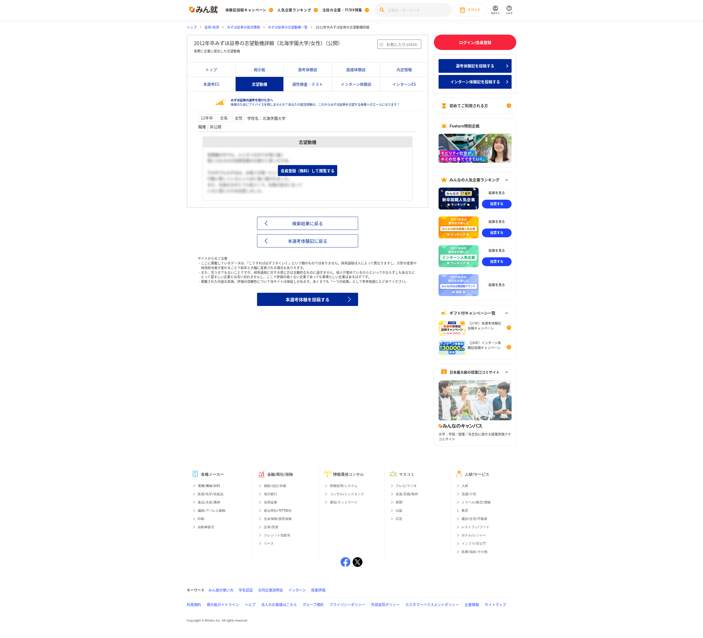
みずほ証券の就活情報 (243, 27)
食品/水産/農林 (209, 502)
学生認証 (246, 589)
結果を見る (497, 192)
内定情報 (404, 69)
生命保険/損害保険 (278, 519)
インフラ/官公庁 (474, 543)
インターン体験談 (356, 84)
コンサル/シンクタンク (347, 494)
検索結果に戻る (307, 223)
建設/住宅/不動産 (474, 519)
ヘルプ (250, 604)
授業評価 (318, 589)
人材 (465, 486)
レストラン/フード (475, 527)
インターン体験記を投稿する (475, 81)
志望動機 (259, 84)
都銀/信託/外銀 (275, 486)
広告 (399, 519)
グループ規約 (313, 604)
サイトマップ (495, 604)
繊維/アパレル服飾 (211, 510)
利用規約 (194, 604)
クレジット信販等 (277, 535)
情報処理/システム (344, 486)
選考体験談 (307, 69)
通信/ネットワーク (344, 502)
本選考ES (211, 84)
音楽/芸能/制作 (407, 494)
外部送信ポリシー (385, 604)
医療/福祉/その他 (474, 552)
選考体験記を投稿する (475, 65)
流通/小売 (469, 494)
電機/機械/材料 (209, 486)
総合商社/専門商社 (278, 510)
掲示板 (259, 69)
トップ (192, 27)
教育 (465, 510)
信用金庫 (270, 502)
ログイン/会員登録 (475, 42)
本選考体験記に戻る (307, 241)
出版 (399, 510)
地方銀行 (270, 494)
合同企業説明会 (270, 589)
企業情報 (472, 604)
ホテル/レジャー (474, 535)
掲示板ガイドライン (223, 604)
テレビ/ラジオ (406, 486)
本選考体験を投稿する (308, 299)
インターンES (404, 84)
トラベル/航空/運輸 (476, 502)
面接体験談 (356, 69)
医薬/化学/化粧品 (211, 494)
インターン (297, 589)
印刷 (201, 519)
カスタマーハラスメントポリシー (432, 604)
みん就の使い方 (220, 589)
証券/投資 (212, 27)
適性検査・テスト (307, 84)
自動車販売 (206, 527)
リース (269, 543)
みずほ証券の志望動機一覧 (288, 27)
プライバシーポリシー (347, 604)
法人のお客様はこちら (279, 604)
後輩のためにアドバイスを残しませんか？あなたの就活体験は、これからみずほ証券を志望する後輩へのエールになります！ (315, 102)
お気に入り (401, 44)
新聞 (399, 502)
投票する (496, 203)
